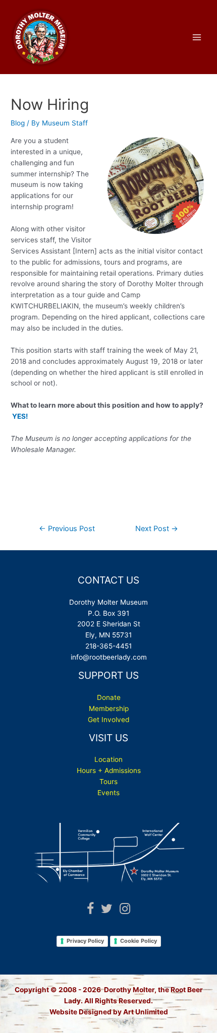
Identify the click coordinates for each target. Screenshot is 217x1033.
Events (108, 793)
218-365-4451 (108, 646)
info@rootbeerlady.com (109, 657)
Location (108, 759)
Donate (109, 697)
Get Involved (108, 720)
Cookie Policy (138, 940)
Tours (108, 782)
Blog (18, 123)
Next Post (156, 528)
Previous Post (67, 528)
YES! (20, 416)
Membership (109, 708)
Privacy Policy (85, 940)
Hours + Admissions (109, 770)
